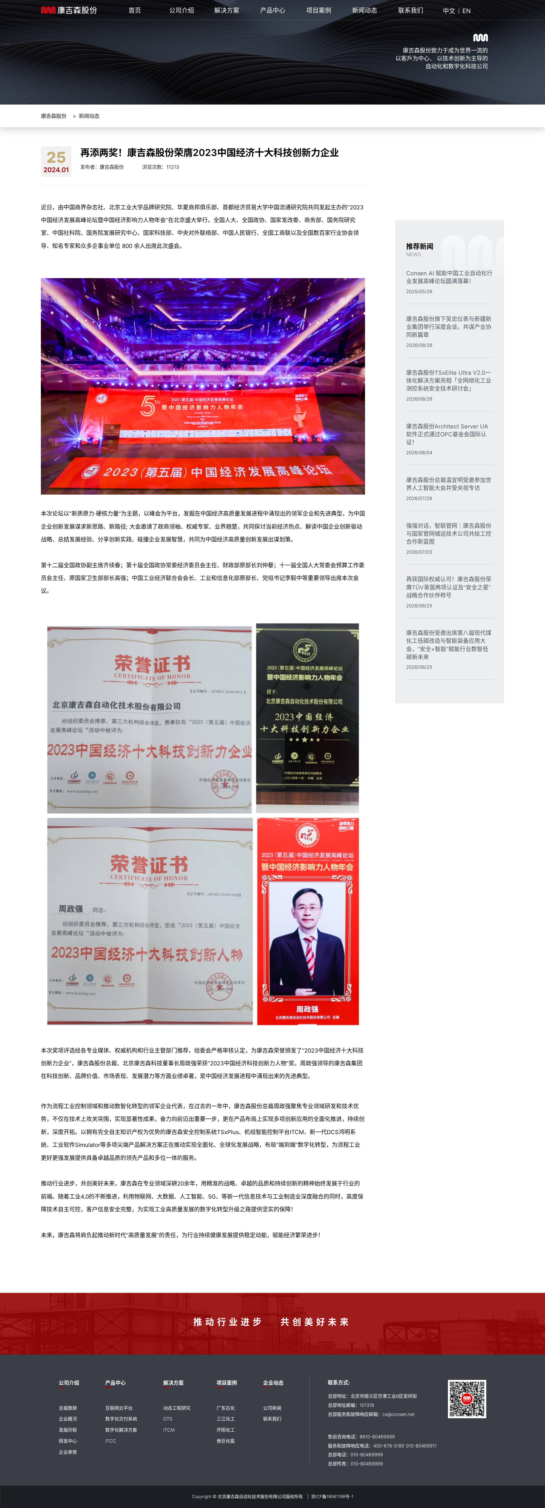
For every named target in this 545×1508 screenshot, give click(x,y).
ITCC (110, 1441)
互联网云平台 (119, 1408)
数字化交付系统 (121, 1419)
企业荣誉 (68, 1452)
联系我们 (410, 10)
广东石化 (226, 1408)
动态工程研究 (176, 1408)
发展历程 (68, 1430)
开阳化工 (226, 1430)
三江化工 (226, 1419)
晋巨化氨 (226, 1441)
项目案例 (318, 10)
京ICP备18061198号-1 (332, 1496)
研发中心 (68, 1441)
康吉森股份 (53, 116)
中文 (449, 11)
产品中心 (272, 10)
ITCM (169, 1430)
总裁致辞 (68, 1408)
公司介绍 (181, 10)
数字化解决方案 (121, 1430)
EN (466, 11)
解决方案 (226, 10)
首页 (135, 10)
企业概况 (68, 1419)
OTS (167, 1419)
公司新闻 (272, 1408)
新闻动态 (364, 10)
